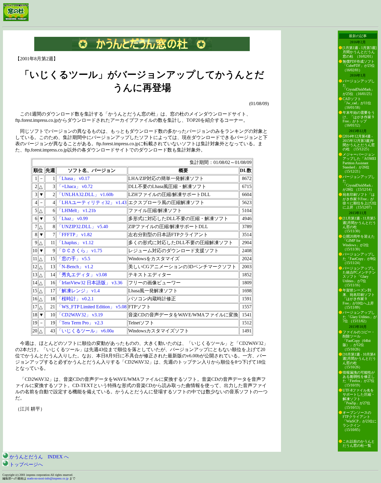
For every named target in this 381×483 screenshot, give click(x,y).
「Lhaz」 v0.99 (72, 218)
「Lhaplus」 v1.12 (75, 242)
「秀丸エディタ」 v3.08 (82, 274)
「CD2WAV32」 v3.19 (80, 314)
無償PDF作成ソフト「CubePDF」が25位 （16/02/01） (359, 65)
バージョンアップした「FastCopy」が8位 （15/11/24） (359, 258)
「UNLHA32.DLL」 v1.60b (85, 194)
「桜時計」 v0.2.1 (75, 298)
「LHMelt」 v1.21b (76, 210)
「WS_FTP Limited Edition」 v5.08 (92, 306)
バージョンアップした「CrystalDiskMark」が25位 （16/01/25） (359, 87)
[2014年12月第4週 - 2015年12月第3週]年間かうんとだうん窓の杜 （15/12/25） (359, 142)
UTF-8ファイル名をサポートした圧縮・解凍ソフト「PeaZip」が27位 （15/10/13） (359, 399)
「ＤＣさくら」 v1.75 (79, 250)
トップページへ (25, 464)
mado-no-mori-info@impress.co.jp (47, 478)
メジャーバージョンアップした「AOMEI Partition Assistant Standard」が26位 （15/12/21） (359, 163)
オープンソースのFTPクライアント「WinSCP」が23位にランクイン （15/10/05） (360, 421)
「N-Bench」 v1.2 (75, 266)
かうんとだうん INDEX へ (38, 456)
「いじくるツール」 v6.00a (85, 330)
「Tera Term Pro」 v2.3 (80, 322)
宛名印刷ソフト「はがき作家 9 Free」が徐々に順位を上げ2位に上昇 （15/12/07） (360, 200)
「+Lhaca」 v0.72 (75, 186)
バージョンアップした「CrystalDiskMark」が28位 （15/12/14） (359, 183)
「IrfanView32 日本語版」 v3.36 (89, 282)
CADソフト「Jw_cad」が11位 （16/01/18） (357, 103)
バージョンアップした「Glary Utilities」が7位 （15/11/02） (360, 316)
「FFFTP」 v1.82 (74, 234)
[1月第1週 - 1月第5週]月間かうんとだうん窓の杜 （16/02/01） (360, 52)
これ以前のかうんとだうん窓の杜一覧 (359, 443)
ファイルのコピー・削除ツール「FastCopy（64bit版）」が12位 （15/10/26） (359, 340)
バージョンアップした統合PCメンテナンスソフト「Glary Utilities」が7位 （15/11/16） (359, 277)
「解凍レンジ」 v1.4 (78, 290)
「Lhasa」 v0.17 (73, 178)
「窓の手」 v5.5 (73, 258)
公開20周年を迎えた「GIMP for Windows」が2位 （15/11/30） (359, 242)
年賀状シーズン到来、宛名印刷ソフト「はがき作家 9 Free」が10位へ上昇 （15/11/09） (359, 299)
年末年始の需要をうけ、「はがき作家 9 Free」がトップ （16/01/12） (359, 119)
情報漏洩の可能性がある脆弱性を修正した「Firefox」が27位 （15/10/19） (359, 378)
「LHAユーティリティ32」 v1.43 (92, 202)
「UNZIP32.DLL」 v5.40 (82, 226)
